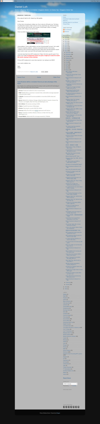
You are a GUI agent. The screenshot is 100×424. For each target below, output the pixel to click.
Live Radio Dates (67, 325)
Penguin (65, 345)
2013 (66, 48)
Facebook (65, 313)
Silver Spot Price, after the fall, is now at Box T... (73, 261)
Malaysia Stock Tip (67, 332)
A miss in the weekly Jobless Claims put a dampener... (74, 228)
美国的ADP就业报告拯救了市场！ (73, 230)
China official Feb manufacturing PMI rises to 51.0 (73, 276)
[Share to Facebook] (46, 72)
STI (64, 358)
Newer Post (21, 77)
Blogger (58, 413)
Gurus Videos (66, 320)
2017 (66, 41)
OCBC (64, 341)
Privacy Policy (66, 24)
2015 (66, 45)
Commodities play (67, 306)
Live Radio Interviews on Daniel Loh (71, 327)
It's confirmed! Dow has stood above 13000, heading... (74, 187)
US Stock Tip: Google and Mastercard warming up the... (73, 184)
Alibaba (65, 294)
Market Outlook (66, 334)
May (67, 66)
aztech (64, 299)
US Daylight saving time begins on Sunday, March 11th (73, 212)
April (67, 67)
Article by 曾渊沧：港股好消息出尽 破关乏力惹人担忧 (73, 133)
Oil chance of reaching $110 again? (74, 164)
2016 (66, 43)
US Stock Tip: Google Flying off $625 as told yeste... (73, 175)
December (68, 52)
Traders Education (67, 367)
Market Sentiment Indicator (69, 336)
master (64, 338)
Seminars (65, 352)
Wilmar (64, 372)
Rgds (64, 348)
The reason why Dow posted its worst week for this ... (73, 127)
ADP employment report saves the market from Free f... (74, 233)
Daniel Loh (21, 6)
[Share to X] (44, 72)
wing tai (65, 374)
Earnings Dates (66, 310)
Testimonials (66, 363)
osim (64, 343)
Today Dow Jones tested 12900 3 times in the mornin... (73, 255)
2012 (66, 50)
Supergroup (66, 360)
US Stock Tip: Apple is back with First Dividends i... (73, 172)
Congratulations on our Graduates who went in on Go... (73, 150)
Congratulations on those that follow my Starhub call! (74, 106)
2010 (66, 288)
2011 (66, 286)
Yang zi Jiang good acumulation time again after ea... (73, 258)
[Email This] (42, 72)
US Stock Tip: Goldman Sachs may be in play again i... (74, 267)
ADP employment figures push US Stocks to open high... (73, 236)
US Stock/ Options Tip (68, 370)
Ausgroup (65, 297)
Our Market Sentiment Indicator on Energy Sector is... (74, 94)
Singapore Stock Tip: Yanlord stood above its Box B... (74, 197)
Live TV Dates (66, 329)
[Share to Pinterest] (47, 72)
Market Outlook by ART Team (72, 156)
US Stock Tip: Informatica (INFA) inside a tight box (73, 203)
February (68, 282)
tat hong (65, 362)
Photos (64, 346)
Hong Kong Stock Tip (68, 322)
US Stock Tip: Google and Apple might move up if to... (73, 87)
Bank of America (67, 301)
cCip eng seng (66, 303)
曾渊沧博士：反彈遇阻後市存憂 (73, 118)
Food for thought (67, 315)
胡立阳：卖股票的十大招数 (72, 145)
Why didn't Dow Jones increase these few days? (73, 154)
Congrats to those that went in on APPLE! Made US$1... (73, 178)
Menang (65, 339)
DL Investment (68, 29)
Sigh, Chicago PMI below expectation (71, 72)
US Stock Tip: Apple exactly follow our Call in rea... (73, 273)
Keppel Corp (66, 324)
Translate (74, 385)
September (68, 58)
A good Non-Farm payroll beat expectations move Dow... (73, 218)
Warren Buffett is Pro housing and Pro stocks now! (73, 251)
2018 (66, 39)
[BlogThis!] (43, 72)
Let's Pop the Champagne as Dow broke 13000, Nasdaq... (73, 194)
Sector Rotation (66, 350)
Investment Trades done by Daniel (71, 18)
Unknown (67, 31)
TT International (67, 369)
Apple (64, 296)
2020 (66, 37)
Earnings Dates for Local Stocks (70, 22)
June (67, 64)
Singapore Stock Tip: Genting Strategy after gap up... (72, 100)
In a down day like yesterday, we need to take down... (73, 239)
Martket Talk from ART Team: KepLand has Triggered (72, 112)
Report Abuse (67, 378)
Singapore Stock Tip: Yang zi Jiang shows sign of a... (74, 181)
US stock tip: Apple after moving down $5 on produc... (73, 225)
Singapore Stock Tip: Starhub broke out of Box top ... (74, 200)
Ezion (64, 311)
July (67, 62)
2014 (66, 46)
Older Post (56, 77)
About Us (65, 20)
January (68, 284)
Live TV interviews (67, 331)
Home (39, 77)
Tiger (64, 365)
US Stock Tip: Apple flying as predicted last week (72, 206)
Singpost (65, 356)
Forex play (65, 317)
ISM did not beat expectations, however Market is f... (73, 264)
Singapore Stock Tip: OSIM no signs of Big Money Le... (74, 109)
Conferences (66, 308)
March (67, 69)
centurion (65, 304)
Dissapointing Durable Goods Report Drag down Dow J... (72, 91)
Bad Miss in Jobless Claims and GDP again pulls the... (73, 81)
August (67, 60)
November (68, 54)
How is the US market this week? (73, 169)
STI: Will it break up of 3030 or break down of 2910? (73, 162)
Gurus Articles (66, 318)
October (68, 56)
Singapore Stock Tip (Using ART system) (72, 353)
